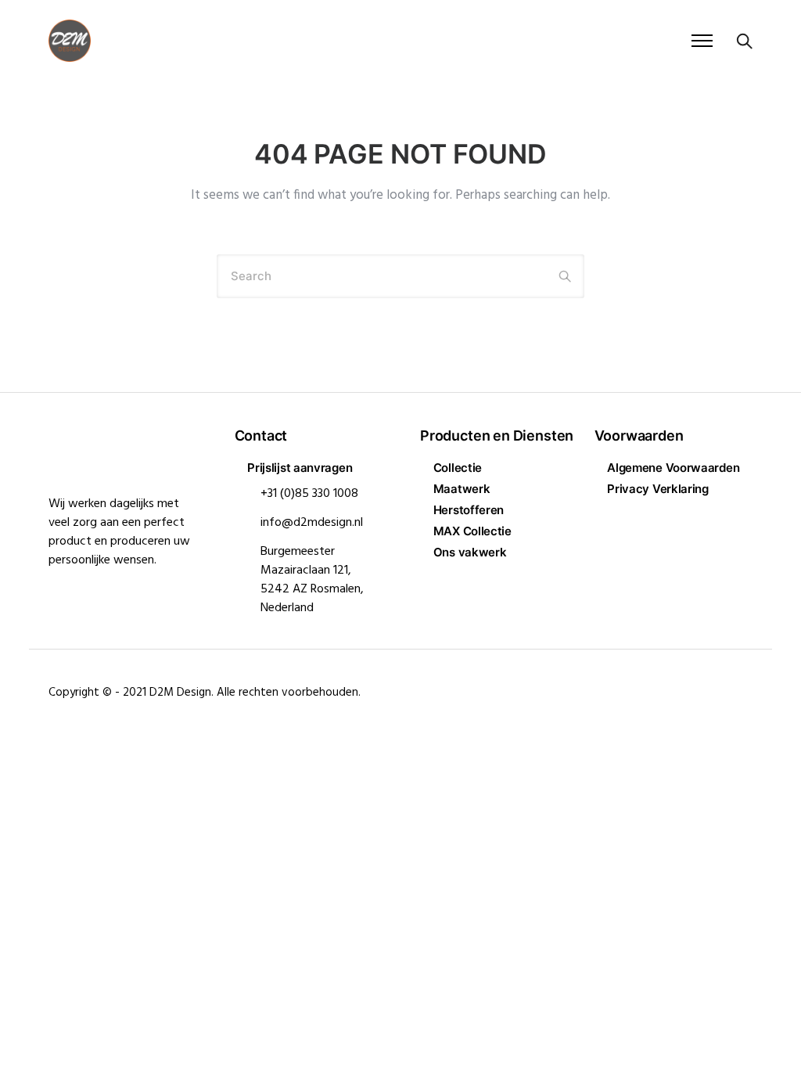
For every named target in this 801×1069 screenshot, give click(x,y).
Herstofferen (468, 509)
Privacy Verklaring (658, 488)
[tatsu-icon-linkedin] (724, 688)
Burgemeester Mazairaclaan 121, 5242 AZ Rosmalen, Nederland (312, 580)
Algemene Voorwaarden (673, 467)
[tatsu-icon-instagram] (748, 688)
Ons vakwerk (469, 552)
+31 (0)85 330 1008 (309, 494)
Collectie (457, 467)
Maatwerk (461, 488)
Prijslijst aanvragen (299, 467)
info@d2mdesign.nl (311, 523)
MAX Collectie (472, 531)
